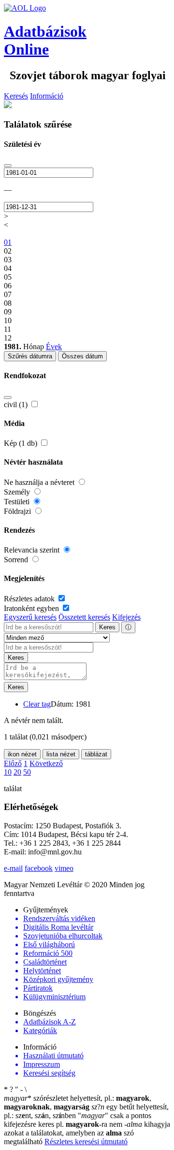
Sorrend (17, 559)
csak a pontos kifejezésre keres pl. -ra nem (77, 1119)
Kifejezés (126, 617)
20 (17, 772)
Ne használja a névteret (40, 482)
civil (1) (16, 404)
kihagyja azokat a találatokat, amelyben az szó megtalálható (87, 1133)
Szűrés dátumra (30, 356)
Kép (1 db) (21, 443)
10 (8, 772)
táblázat (96, 754)
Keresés (16, 96)
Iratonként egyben (32, 608)
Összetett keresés (84, 617)
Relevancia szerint (32, 550)
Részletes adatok (30, 599)
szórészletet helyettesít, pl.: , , (77, 1102)
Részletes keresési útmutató (86, 1141)
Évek (54, 346)
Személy (18, 492)
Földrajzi (18, 511)
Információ (46, 96)
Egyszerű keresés (30, 617)
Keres (107, 627)
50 (27, 772)
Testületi (17, 501)
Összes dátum (82, 356)
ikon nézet (22, 754)
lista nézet (60, 754)
